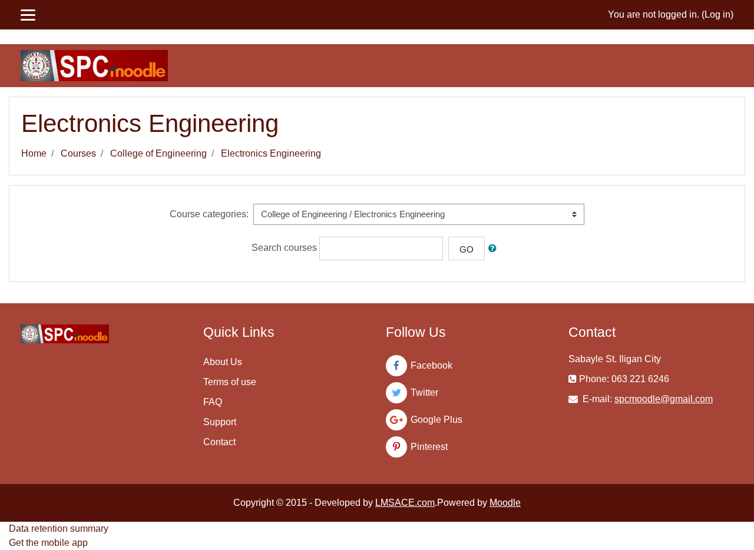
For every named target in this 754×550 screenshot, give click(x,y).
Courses (78, 153)
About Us (222, 362)
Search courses (284, 248)
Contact (219, 442)
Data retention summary (58, 529)
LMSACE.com (405, 503)
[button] (494, 248)
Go (466, 249)
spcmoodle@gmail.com (663, 399)
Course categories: (209, 214)
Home (34, 153)
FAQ (212, 402)
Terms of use (229, 382)
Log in (717, 14)
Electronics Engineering (271, 153)
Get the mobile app (48, 543)
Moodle (505, 503)
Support (219, 422)
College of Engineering (158, 153)
